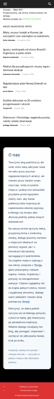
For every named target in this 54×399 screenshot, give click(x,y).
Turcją (38, 265)
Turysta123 (7, 108)
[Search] (50, 4)
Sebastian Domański (11, 74)
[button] (5, 4)
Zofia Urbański (9, 40)
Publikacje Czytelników (28, 386)
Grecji (26, 301)
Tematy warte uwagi (28, 390)
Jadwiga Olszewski (10, 125)
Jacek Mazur (8, 91)
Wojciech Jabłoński (11, 57)
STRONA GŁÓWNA (31, 19)
